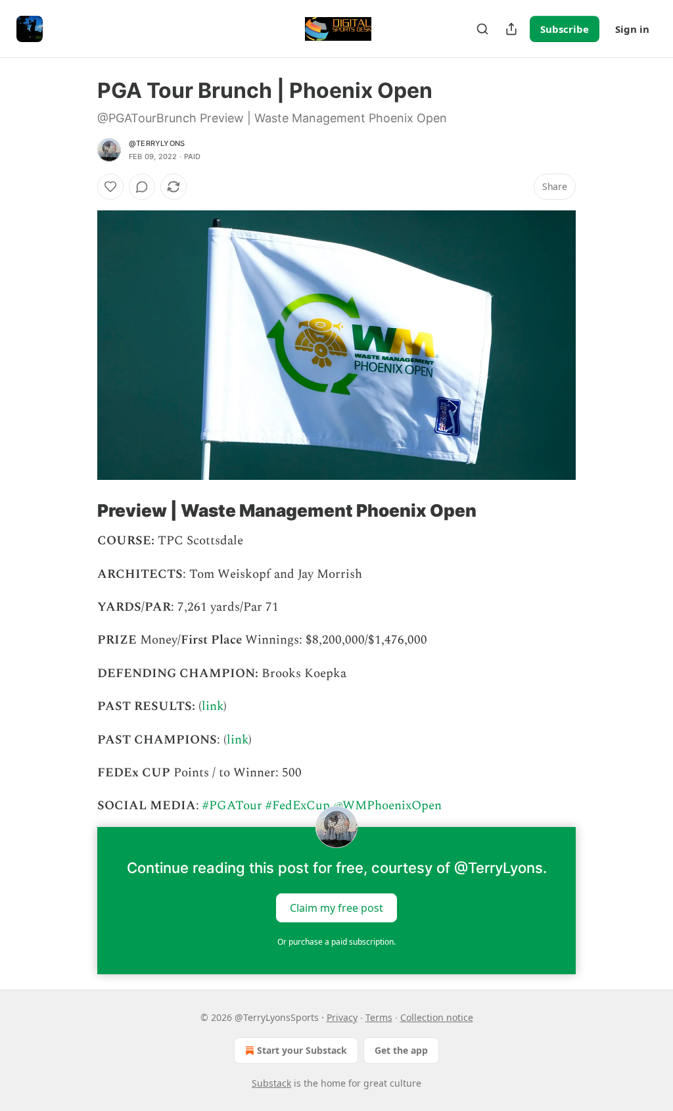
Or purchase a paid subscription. (336, 941)
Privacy (342, 1017)
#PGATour (232, 805)
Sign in (632, 28)
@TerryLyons (157, 143)
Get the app (401, 1050)
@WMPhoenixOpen (387, 805)
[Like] (110, 187)
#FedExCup (298, 805)
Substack (271, 1083)
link (212, 706)
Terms (378, 1017)
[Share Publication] (511, 29)
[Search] (482, 29)
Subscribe (564, 28)
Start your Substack (302, 1050)
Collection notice (436, 1017)
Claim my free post (336, 907)
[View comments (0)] (142, 187)
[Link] (78, 510)
